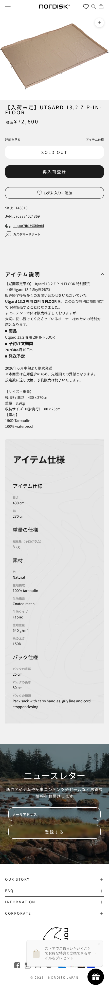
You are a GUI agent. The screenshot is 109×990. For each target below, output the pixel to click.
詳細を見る (12, 139)
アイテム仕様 (95, 139)
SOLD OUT (54, 152)
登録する (54, 832)
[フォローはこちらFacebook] (17, 965)
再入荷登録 (54, 172)
